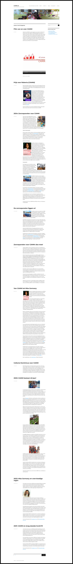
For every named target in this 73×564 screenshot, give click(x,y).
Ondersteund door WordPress (20, 560)
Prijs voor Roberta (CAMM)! (24, 82)
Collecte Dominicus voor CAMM (26, 363)
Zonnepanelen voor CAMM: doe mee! (28, 244)
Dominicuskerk (36, 133)
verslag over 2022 (34, 519)
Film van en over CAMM (23, 29)
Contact (58, 5)
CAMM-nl (16, 5)
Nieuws (49, 5)
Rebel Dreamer (34, 357)
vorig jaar (27, 398)
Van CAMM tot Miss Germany (25, 288)
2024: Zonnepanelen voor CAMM (26, 113)
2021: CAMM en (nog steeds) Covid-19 (28, 526)
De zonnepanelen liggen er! (25, 208)
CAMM (40, 5)
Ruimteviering (31, 189)
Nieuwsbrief (53, 5)
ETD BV (40, 190)
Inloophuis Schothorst (30, 190)
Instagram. (27, 104)
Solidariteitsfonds (30, 188)
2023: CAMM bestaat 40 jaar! (25, 378)
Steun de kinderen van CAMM (33, 5)
